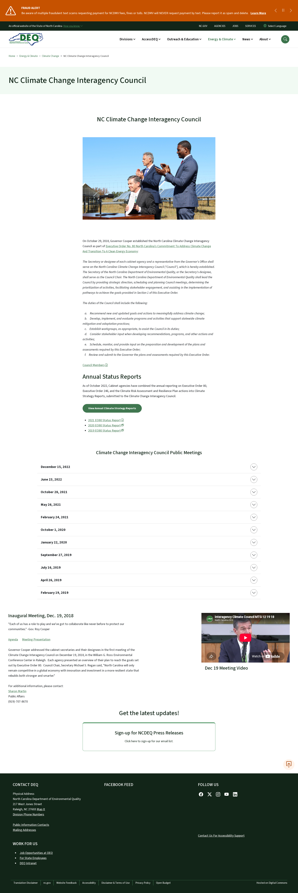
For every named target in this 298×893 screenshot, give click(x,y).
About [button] (264, 39)
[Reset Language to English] (265, 26)
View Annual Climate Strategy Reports (112, 408)
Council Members (94, 365)
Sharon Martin (17, 691)
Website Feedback (66, 883)
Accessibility (89, 883)
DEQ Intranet (28, 863)
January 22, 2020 (54, 542)
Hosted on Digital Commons (271, 883)
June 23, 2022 (51, 479)
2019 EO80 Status (104, 430)
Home (12, 56)
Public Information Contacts (31, 825)
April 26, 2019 (51, 580)
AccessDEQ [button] (150, 39)
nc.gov (47, 883)
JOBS (235, 26)
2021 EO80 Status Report (104, 420)
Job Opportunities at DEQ (36, 853)
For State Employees (33, 858)
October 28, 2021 (54, 492)
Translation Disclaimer (25, 883)
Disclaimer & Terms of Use (115, 883)
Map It (41, 809)
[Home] (26, 35)
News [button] (246, 39)
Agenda (13, 639)
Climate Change (50, 56)
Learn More (258, 13)
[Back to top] (289, 764)
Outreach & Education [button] (183, 39)
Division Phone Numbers (28, 814)
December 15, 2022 (55, 467)
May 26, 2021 (51, 504)
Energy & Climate (28, 56)
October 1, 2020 (53, 529)
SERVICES (250, 26)
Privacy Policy (142, 883)
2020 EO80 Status (104, 425)
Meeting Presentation (36, 639)
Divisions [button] (126, 39)
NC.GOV (203, 26)
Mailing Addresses (24, 830)
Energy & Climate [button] (220, 39)
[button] (285, 39)
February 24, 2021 (54, 517)
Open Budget (163, 883)
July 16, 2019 (51, 567)
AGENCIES (219, 26)
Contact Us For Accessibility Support (221, 836)
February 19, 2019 (54, 592)
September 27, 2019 (56, 555)
